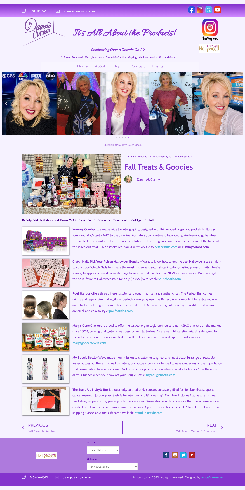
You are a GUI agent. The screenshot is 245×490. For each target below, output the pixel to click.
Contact (138, 66)
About (100, 66)
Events (158, 66)
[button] (6, 103)
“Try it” (118, 66)
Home (82, 66)
